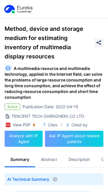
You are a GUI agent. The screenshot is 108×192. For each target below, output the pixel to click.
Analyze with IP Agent (23, 138)
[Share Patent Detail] (98, 42)
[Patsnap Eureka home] (17, 9)
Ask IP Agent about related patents (74, 138)
